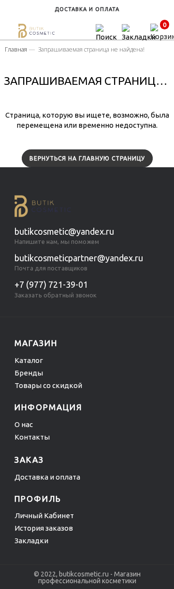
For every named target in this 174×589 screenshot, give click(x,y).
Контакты (32, 437)
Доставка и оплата (47, 477)
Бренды (28, 373)
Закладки (31, 540)
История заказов (43, 528)
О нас (23, 424)
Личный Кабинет (44, 515)
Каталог (28, 360)
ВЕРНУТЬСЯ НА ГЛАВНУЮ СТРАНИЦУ (87, 158)
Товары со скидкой (48, 385)
